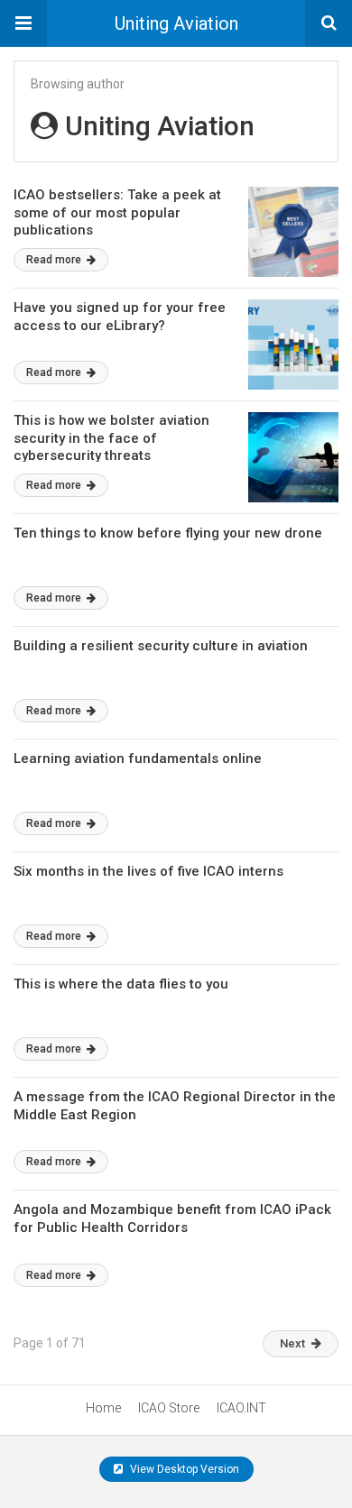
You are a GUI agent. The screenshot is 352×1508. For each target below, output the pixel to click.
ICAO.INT (241, 1408)
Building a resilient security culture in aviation (161, 646)
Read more (55, 259)
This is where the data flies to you (121, 984)
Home (103, 1408)
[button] (23, 23)
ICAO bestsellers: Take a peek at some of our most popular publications (117, 212)
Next (292, 1343)
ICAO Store (168, 1408)
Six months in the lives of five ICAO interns (148, 871)
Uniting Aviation (176, 23)
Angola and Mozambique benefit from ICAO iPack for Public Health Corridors (172, 1218)
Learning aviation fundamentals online (138, 758)
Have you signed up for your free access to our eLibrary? (120, 316)
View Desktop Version (183, 1469)
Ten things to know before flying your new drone (168, 533)
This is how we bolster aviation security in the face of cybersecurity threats (111, 438)
